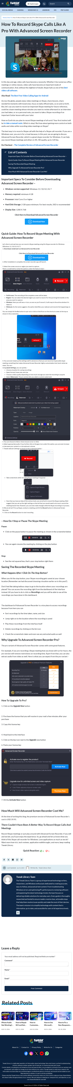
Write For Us (48, 1047)
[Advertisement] (36, 932)
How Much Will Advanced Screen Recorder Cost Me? (27, 172)
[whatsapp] (47, 1053)
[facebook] (4, 859)
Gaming (20, 10)
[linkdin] (13, 859)
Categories (58, 1047)
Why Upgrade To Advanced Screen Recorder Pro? (26, 168)
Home (4, 17)
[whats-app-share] (17, 860)
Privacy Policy (36, 1047)
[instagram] (31, 1053)
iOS (55, 10)
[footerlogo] (36, 1041)
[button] (44, 4)
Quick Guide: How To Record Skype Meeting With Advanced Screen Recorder (36, 160)
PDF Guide (65, 10)
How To (9, 17)
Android (46, 10)
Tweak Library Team (45, 868)
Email (7, 978)
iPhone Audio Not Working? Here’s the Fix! (6, 1025)
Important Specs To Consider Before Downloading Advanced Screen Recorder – (37, 156)
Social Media (7, 10)
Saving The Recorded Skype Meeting (21, 164)
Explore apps (34, 4)
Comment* (9, 960)
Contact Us (25, 1047)
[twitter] (8, 859)
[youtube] (42, 1053)
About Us (15, 1047)
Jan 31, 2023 (20, 868)
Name (7, 970)
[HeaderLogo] (13, 4)
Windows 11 (33, 10)
